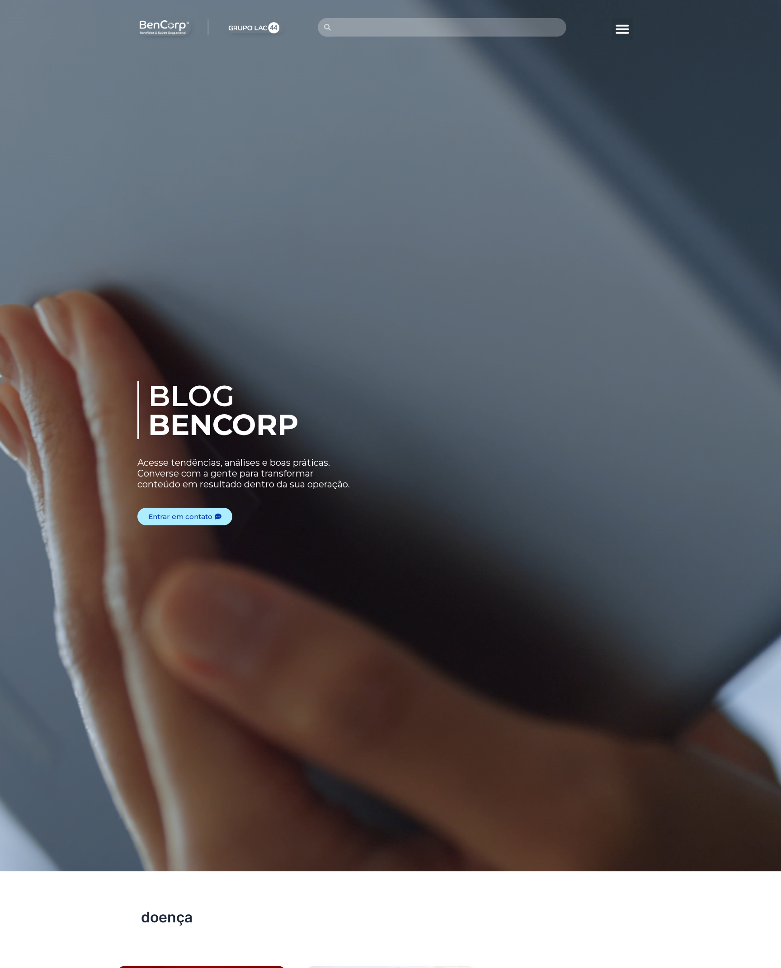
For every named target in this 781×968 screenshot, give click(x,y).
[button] (622, 29)
